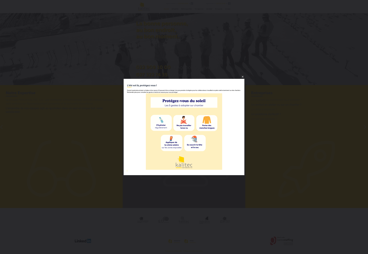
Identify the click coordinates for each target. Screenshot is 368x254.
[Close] (242, 76)
